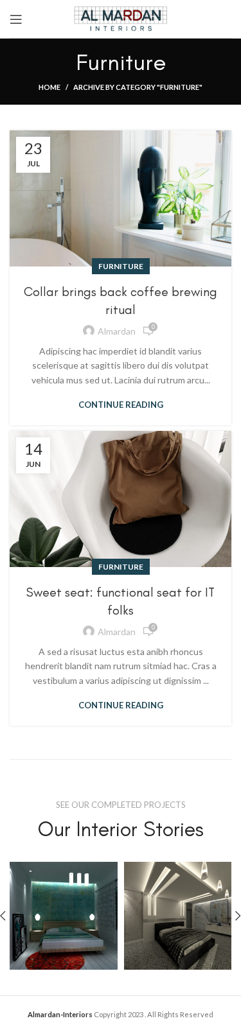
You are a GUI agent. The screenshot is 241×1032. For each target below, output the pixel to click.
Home (49, 87)
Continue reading (120, 405)
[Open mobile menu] (16, 19)
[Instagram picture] (64, 916)
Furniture (120, 266)
